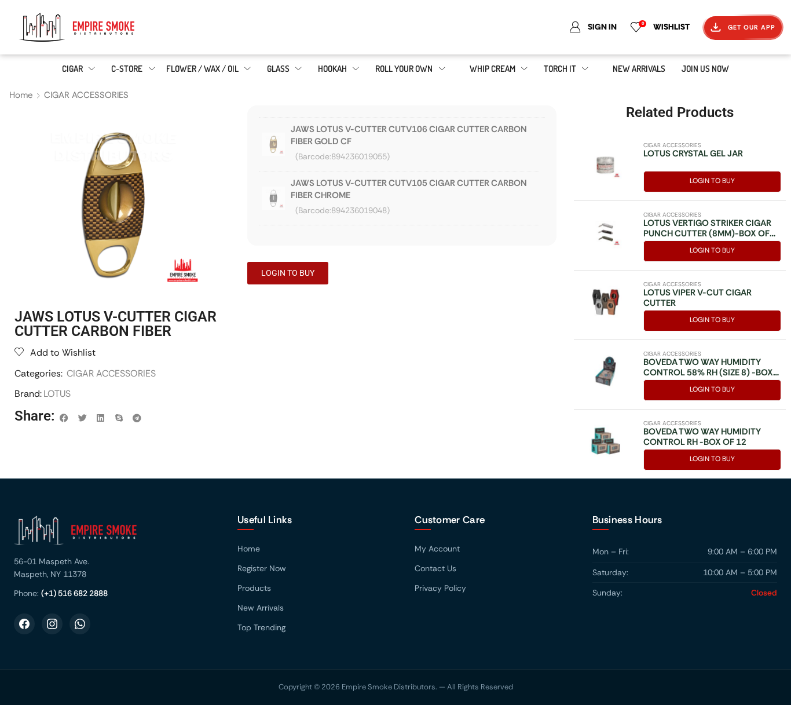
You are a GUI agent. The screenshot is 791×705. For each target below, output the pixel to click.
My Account (437, 548)
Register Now (261, 568)
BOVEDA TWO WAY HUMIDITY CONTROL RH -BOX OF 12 (702, 436)
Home (21, 95)
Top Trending (261, 627)
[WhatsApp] (79, 623)
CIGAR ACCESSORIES (86, 95)
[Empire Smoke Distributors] (114, 534)
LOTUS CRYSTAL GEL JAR (693, 153)
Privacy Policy (440, 588)
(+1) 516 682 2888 (74, 593)
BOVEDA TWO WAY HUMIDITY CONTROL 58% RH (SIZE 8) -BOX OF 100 (708, 367)
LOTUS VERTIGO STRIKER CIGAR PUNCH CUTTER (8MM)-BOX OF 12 (707, 228)
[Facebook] (24, 623)
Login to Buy (712, 180)
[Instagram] (52, 623)
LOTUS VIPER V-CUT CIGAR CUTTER (697, 297)
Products (254, 588)
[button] (64, 418)
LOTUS (57, 394)
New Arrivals (260, 607)
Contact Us (435, 568)
